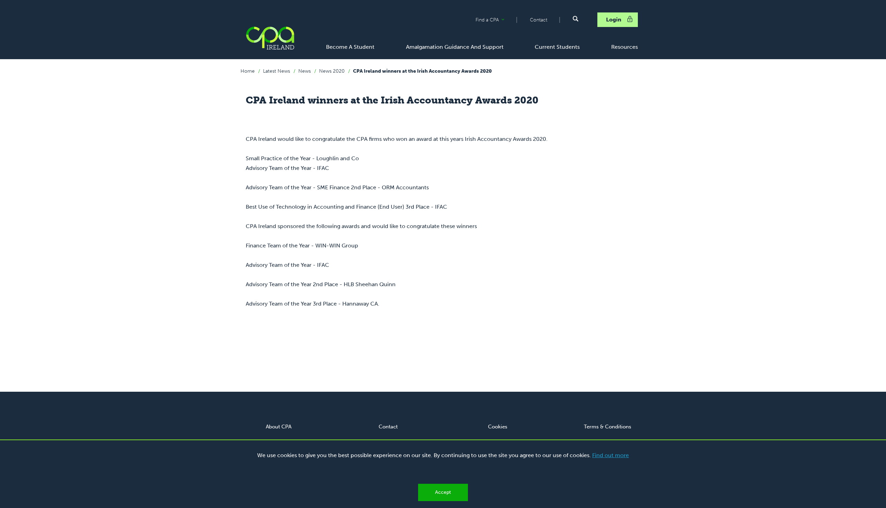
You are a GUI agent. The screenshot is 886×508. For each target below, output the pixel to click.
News (304, 71)
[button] (575, 18)
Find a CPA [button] (496, 20)
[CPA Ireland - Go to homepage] (270, 38)
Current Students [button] (557, 47)
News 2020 (332, 71)
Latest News (276, 71)
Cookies (497, 427)
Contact (538, 20)
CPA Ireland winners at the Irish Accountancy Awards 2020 (422, 71)
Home (248, 71)
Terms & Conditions (607, 427)
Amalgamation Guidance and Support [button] (455, 47)
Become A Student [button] (350, 47)
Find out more (610, 455)
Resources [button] (624, 47)
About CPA (278, 427)
